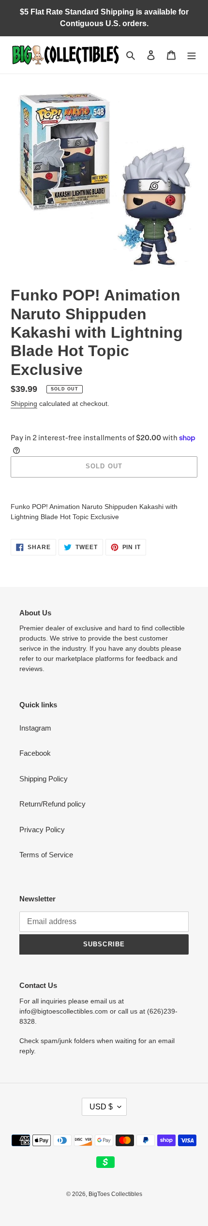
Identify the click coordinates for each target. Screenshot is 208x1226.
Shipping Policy (43, 779)
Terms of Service (46, 855)
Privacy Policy (42, 829)
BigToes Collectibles (115, 1194)
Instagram (35, 728)
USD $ (101, 1107)
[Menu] (191, 55)
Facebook (35, 753)
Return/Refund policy (52, 804)
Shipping (24, 403)
